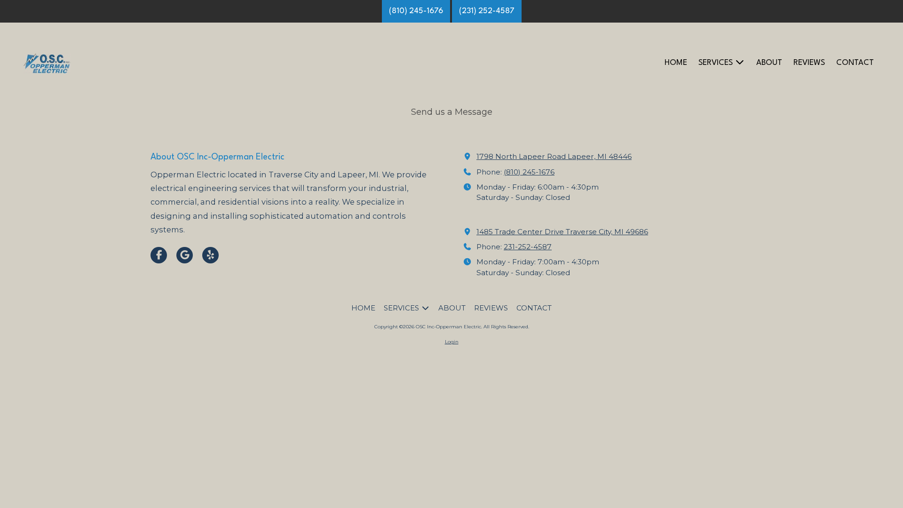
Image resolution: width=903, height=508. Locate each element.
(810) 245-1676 (416, 11)
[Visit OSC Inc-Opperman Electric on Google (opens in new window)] (184, 255)
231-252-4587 (528, 246)
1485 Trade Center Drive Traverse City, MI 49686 (562, 231)
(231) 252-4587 (487, 11)
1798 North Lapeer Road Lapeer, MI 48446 (554, 156)
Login (452, 342)
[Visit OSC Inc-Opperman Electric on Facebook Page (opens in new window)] (158, 255)
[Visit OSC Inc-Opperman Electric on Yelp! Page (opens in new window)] (210, 255)
